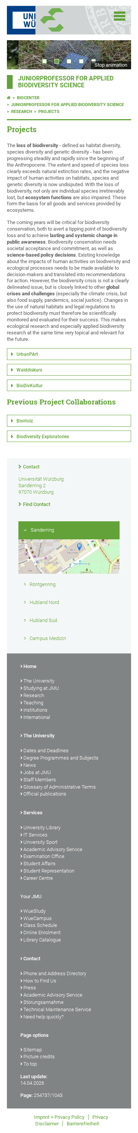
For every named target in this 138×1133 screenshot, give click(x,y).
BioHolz (24, 421)
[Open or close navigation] (119, 16)
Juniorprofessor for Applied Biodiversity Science (65, 82)
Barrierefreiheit (83, 1123)
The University (38, 681)
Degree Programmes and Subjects (61, 758)
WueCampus (37, 918)
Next (117, 54)
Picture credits (39, 1056)
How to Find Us (39, 981)
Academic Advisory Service (52, 849)
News (29, 765)
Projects (48, 111)
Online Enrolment (42, 932)
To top (30, 1064)
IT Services (35, 835)
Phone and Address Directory (54, 973)
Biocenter (28, 97)
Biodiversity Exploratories (42, 436)
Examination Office (43, 856)
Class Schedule (40, 925)
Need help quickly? (43, 1017)
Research (21, 111)
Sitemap (32, 1050)
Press (29, 988)
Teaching (33, 703)
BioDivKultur (29, 385)
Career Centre (38, 878)
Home (29, 666)
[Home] (9, 97)
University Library (42, 827)
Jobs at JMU (37, 772)
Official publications (44, 794)
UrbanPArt (27, 354)
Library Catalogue (42, 940)
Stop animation (111, 65)
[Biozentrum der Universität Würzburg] (61, 20)
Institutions (35, 710)
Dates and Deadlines (46, 750)
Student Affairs (39, 863)
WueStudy (34, 911)
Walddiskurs (29, 370)
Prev (20, 54)
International (36, 717)
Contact (31, 467)
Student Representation (48, 871)
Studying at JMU (41, 688)
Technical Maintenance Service (57, 1009)
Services (33, 812)
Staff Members (39, 780)
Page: (26, 1095)
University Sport (40, 842)
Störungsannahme (43, 1002)
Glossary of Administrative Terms (59, 787)
